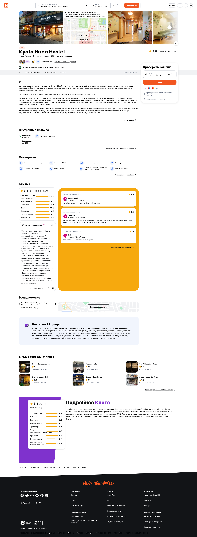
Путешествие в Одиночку (116, 516)
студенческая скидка (115, 522)
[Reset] (86, 5)
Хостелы (74, 495)
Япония (28, 56)
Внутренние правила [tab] (32, 72)
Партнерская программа (153, 522)
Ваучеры (89, 533)
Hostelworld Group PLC (152, 495)
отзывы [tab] (63, 72)
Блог (109, 500)
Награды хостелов (114, 511)
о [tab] (19, 72)
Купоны (80, 533)
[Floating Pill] (169, 27)
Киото (21, 56)
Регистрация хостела (152, 516)
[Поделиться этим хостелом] (176, 43)
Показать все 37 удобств (65, 62)
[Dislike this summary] (53, 288)
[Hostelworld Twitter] (27, 495)
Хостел (22, 47)
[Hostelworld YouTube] (37, 495)
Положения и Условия (66, 533)
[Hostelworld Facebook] (22, 495)
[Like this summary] (48, 288)
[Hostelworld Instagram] (32, 495)
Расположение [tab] (50, 72)
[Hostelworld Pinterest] (42, 495)
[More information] (52, 225)
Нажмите (147, 500)
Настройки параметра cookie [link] (137, 533)
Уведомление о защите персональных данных (38, 533)
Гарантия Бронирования (116, 506)
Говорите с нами (77, 516)
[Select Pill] (186, 5)
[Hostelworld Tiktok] (46, 495)
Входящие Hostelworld (152, 527)
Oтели (73, 500)
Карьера (147, 506)
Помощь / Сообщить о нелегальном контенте (84, 522)
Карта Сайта (118, 533)
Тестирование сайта (103, 533)
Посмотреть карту (41, 56)
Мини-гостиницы (77, 506)
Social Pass (111, 495)
